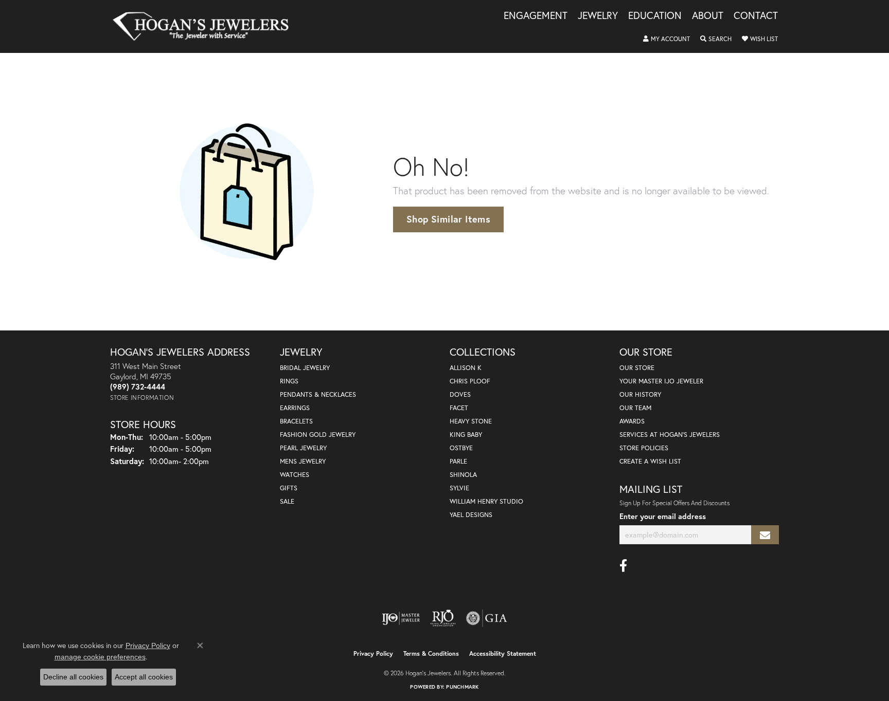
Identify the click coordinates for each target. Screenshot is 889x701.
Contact (756, 16)
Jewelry (598, 16)
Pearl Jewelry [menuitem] (303, 448)
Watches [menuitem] (294, 474)
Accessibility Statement (502, 653)
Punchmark (462, 687)
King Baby (466, 434)
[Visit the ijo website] (401, 618)
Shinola (463, 474)
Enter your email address (662, 516)
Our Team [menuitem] (635, 407)
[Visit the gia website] (486, 618)
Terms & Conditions (431, 653)
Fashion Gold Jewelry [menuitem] (317, 434)
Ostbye (461, 448)
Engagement (535, 16)
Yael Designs (471, 514)
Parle (458, 461)
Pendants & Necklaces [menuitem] (318, 394)
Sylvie (459, 488)
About (707, 16)
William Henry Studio (486, 501)
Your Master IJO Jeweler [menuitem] (661, 381)
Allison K (466, 367)
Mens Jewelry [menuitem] (303, 461)
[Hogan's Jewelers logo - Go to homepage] (205, 26)
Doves (460, 394)
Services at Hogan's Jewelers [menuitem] (669, 434)
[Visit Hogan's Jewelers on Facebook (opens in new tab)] (623, 566)
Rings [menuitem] (289, 381)
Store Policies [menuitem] (643, 448)
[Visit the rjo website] (443, 618)
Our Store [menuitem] (636, 367)
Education (655, 16)
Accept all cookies (144, 677)
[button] (666, 39)
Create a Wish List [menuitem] (650, 461)
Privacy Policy (373, 653)
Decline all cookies (73, 677)
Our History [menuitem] (640, 394)
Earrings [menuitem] (295, 407)
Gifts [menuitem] (288, 488)
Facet (459, 407)
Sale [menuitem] (287, 501)
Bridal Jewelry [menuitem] (305, 367)
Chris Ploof (470, 381)
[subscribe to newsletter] (765, 534)
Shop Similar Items (448, 219)
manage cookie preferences (100, 657)
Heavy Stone (471, 421)
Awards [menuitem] (632, 421)
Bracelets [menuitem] (296, 421)
